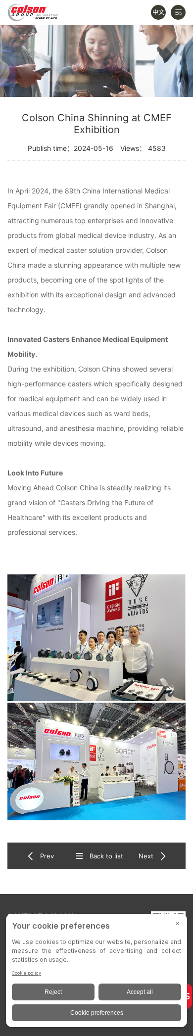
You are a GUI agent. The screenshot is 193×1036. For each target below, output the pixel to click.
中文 (158, 12)
